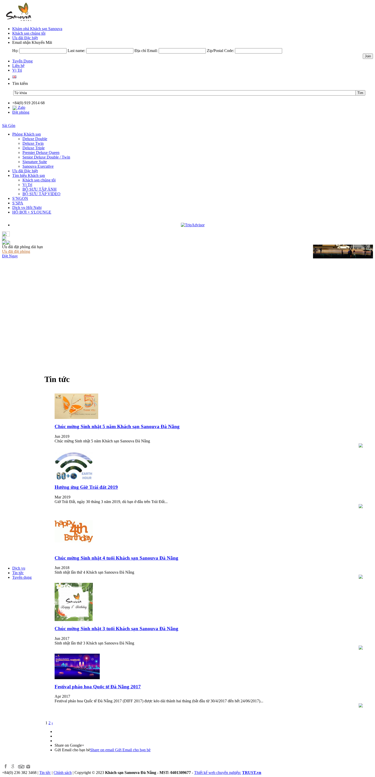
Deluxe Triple (33, 148)
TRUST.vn (251, 772)
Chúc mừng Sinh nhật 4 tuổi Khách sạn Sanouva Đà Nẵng (116, 558)
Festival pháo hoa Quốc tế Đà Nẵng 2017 (98, 686)
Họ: (15, 50)
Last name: (76, 50)
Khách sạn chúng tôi (39, 180)
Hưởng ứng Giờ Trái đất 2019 (86, 487)
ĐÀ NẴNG (11, 121)
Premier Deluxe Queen (40, 152)
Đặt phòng (20, 112)
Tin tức (45, 772)
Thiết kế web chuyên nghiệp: (217, 772)
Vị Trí (27, 184)
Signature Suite (34, 162)
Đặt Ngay (10, 256)
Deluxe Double (34, 139)
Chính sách (63, 772)
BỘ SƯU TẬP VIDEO (41, 194)
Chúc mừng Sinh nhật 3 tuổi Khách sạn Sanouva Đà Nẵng (116, 628)
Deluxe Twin (33, 143)
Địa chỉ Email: (146, 50)
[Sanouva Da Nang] (17, 21)
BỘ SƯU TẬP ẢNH (39, 189)
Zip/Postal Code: (220, 50)
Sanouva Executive (38, 166)
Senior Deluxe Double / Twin (46, 157)
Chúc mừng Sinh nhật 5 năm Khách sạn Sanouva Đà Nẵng (117, 426)
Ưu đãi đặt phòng (16, 251)
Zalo (21, 107)
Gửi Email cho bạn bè (120, 750)
